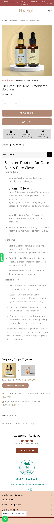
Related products (10, 415)
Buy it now (27, 122)
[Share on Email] (20, 145)
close (50, 3)
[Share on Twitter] (14, 145)
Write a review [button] (27, 450)
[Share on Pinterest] (17, 145)
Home (4, 21)
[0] (48, 11)
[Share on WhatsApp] (24, 145)
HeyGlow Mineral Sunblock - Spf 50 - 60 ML (24, 401)
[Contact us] (5, 519)
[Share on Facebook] (11, 145)
